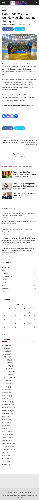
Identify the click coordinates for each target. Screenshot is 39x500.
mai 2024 (5, 426)
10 (4, 320)
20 (20, 323)
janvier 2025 (6, 402)
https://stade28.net (19, 156)
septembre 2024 (7, 414)
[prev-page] (3, 203)
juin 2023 (5, 458)
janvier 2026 (6, 366)
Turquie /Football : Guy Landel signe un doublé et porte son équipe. (28, 143)
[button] (3, 2)
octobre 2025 (6, 375)
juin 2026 (5, 351)
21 (25, 323)
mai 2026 (5, 354)
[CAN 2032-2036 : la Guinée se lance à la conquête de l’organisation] (7, 195)
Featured (5, 274)
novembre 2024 (7, 408)
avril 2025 (5, 393)
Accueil (4, 7)
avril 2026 (5, 357)
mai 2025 (5, 390)
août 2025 (5, 381)
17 (4, 323)
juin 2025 (5, 387)
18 (9, 323)
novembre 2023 (7, 443)
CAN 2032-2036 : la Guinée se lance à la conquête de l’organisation (24, 195)
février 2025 (6, 399)
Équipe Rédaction (9, 24)
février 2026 (6, 363)
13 (20, 320)
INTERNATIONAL (7, 277)
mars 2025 (5, 396)
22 (29, 323)
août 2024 (5, 417)
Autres (4, 271)
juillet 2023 (5, 455)
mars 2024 (5, 432)
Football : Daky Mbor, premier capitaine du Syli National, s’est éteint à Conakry (25, 186)
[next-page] (6, 203)
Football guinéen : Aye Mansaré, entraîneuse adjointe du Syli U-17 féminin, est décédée (19, 214)
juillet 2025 (5, 384)
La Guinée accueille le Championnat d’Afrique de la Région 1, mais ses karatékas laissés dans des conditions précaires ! (18, 250)
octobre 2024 (6, 411)
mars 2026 (5, 360)
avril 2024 (5, 429)
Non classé (5, 289)
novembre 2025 (7, 372)
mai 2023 (5, 461)
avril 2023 (5, 464)
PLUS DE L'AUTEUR (25, 167)
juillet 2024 (5, 420)
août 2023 (5, 452)
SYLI (3, 292)
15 (29, 320)
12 (15, 320)
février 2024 (6, 435)
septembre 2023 (7, 449)
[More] (28, 29)
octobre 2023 (6, 446)
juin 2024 (5, 423)
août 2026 (5, 345)
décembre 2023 (7, 440)
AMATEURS (6, 268)
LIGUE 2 (4, 283)
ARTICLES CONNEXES (9, 167)
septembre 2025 (7, 378)
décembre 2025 (7, 369)
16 (34, 320)
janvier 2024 (6, 437)
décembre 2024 (7, 405)
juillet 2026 (5, 348)
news (9, 7)
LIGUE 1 (4, 280)
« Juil (3, 334)
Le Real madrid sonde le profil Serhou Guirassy (10, 141)
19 (15, 323)
